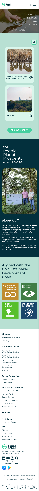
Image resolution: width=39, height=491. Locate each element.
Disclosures (6, 430)
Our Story (5, 341)
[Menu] (34, 4)
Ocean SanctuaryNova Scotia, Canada (9, 361)
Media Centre (7, 419)
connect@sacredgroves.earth (10, 461)
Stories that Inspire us (10, 416)
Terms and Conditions (10, 440)
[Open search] (30, 5)
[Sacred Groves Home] (9, 4)
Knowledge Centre (9, 422)
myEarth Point (7, 394)
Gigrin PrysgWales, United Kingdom (10, 356)
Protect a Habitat (8, 380)
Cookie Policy (7, 433)
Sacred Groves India (9, 407)
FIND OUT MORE (18, 130)
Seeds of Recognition (10, 400)
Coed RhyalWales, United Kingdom (10, 351)
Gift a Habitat (7, 383)
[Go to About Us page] (18, 220)
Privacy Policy (7, 436)
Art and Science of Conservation (8, 366)
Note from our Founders (11, 338)
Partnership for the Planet (11, 391)
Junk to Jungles (8, 397)
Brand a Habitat (7, 403)
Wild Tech (5, 370)
